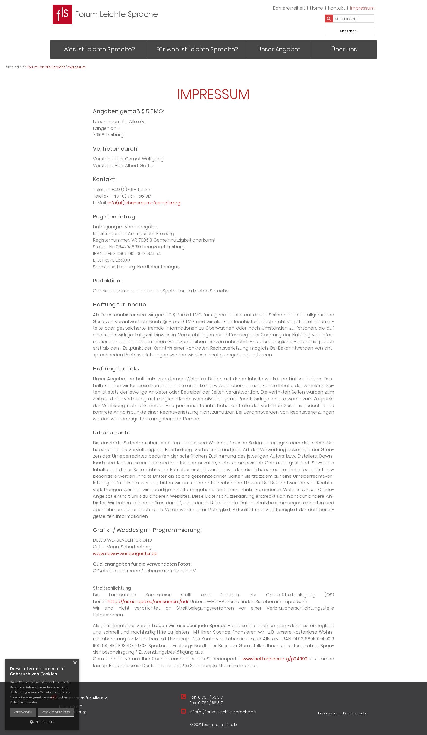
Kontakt (336, 8)
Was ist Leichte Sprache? (99, 49)
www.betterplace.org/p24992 (275, 659)
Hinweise (31, 702)
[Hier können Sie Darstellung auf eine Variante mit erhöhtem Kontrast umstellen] (349, 31)
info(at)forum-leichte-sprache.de (223, 712)
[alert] (42, 694)
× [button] (75, 663)
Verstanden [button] (23, 712)
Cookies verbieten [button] (56, 712)
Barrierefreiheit (289, 8)
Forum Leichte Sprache (46, 67)
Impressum (362, 8)
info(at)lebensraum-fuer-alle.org (144, 203)
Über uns (344, 49)
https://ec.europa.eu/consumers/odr (148, 601)
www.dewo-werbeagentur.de (125, 553)
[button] (42, 721)
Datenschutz (354, 713)
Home (316, 8)
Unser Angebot (278, 49)
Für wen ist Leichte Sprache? (197, 49)
